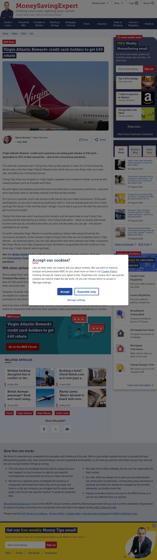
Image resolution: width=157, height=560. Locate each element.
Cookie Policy (109, 271)
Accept (64, 292)
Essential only (86, 292)
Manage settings (76, 300)
